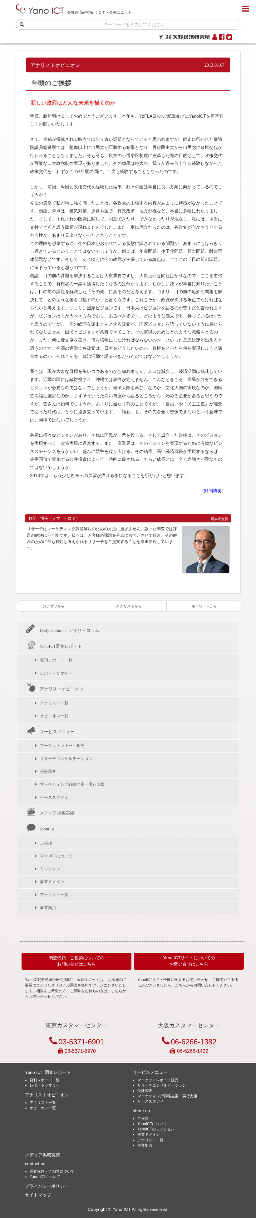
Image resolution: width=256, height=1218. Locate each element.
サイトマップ (38, 1194)
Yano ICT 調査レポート (48, 1072)
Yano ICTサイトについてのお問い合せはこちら (189, 961)
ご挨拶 (46, 843)
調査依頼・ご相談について (52, 1171)
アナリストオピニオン (61, 688)
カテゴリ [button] (53, 606)
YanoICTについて (152, 1124)
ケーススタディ (54, 797)
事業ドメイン (52, 881)
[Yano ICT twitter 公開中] (229, 37)
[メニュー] (245, 9)
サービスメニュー (57, 731)
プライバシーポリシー (47, 1186)
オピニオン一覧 (54, 715)
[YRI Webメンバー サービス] (214, 37)
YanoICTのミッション (156, 1129)
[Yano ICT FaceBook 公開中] (221, 37)
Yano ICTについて (56, 856)
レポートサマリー (56, 673)
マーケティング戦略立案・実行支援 (72, 784)
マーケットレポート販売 (62, 745)
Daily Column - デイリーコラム (69, 630)
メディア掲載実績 (57, 812)
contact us (35, 1163)
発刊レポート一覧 (56, 660)
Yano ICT (121, 1209)
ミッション (50, 868)
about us (47, 828)
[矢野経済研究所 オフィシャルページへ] (184, 35)
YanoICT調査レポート (61, 646)
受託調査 (48, 771)
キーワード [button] (204, 606)
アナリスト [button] (128, 606)
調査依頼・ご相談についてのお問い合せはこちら (76, 961)
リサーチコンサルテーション (66, 758)
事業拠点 (48, 907)
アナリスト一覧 (54, 703)
